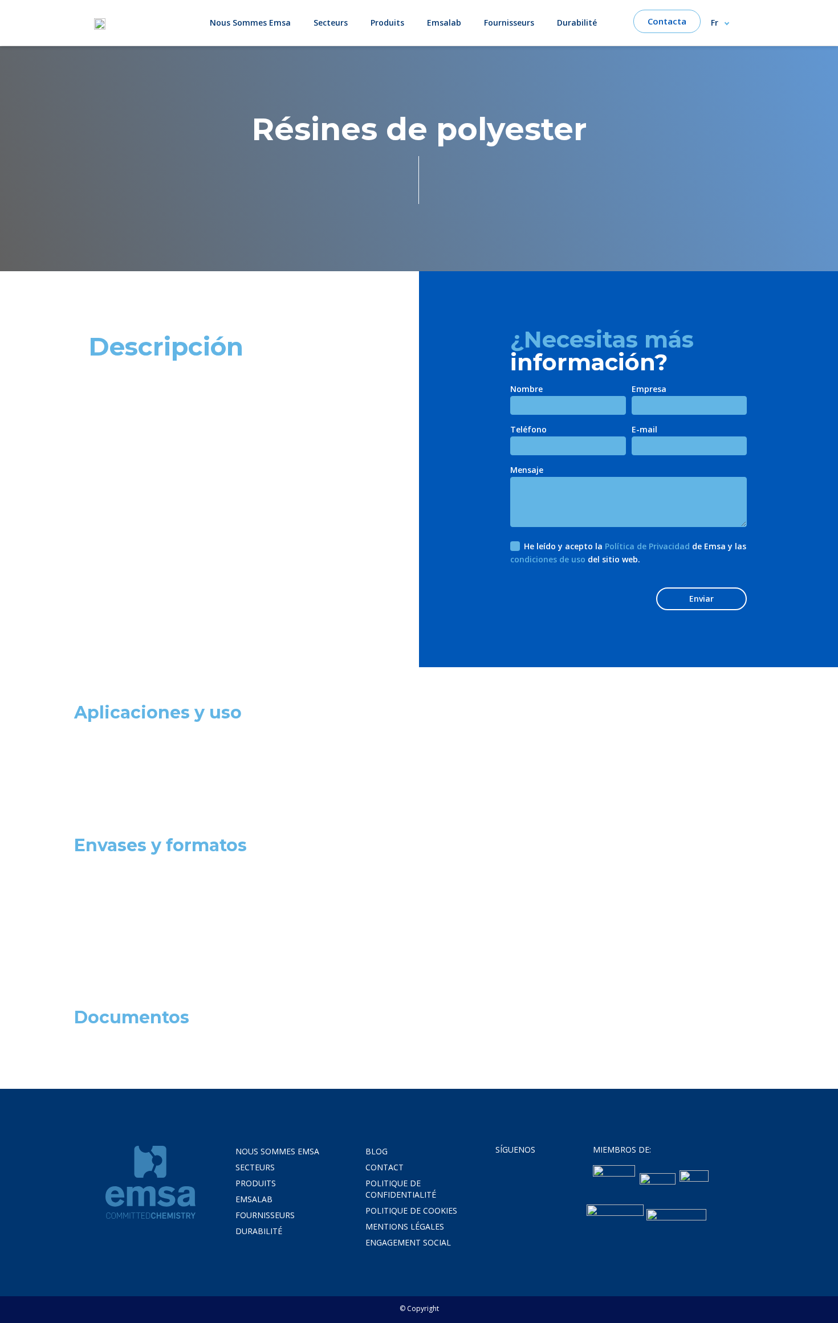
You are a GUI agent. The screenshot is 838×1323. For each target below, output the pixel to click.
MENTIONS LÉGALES (404, 1226)
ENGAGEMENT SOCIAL (408, 1242)
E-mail (644, 430)
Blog (376, 1151)
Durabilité (577, 22)
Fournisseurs (509, 22)
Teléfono (528, 430)
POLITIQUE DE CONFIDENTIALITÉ (400, 1189)
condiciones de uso (547, 559)
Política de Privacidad (647, 546)
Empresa (649, 389)
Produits (387, 22)
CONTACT (384, 1167)
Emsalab (444, 22)
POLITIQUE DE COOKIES (411, 1210)
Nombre (526, 389)
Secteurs (331, 22)
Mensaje (526, 470)
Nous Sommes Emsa (250, 22)
